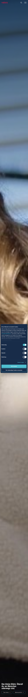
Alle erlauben (14, 366)
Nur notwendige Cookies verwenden (14, 370)
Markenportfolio (18, 692)
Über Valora (6, 692)
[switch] (25, 349)
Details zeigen (21, 362)
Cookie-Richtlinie (6, 333)
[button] (21, 2)
